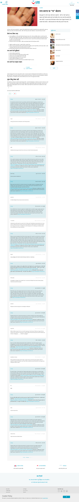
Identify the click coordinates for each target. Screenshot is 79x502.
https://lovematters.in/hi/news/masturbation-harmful (21, 270)
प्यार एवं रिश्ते (41, 7)
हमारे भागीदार (8, 488)
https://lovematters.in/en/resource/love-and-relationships (32, 375)
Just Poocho (25, 490)
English (35, 5)
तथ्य (43, 479)
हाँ (66, 496)
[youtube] (67, 491)
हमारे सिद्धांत (24, 488)
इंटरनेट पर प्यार (58, 34)
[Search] (78, 2)
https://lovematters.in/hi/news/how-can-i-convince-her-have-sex (23, 109)
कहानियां (47, 479)
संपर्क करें (24, 492)
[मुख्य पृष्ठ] (36, 3)
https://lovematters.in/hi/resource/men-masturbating (21, 188)
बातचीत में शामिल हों (29, 68)
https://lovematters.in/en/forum (32, 112)
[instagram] (64, 491)
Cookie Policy (45, 498)
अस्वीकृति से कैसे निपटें (59, 61)
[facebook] (59, 491)
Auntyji (11, 99)
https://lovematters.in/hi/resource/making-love (24, 398)
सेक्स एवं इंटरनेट (58, 50)
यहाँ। (47, 482)
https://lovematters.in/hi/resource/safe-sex (19, 400)
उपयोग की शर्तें (8, 492)
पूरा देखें (54, 68)
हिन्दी (38, 5)
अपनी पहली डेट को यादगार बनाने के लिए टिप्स (63, 45)
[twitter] (61, 491)
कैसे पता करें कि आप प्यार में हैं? (60, 39)
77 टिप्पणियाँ (28, 67)
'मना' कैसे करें (58, 56)
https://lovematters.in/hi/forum (38, 271)
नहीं (14, 93)
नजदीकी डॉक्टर (8, 490)
